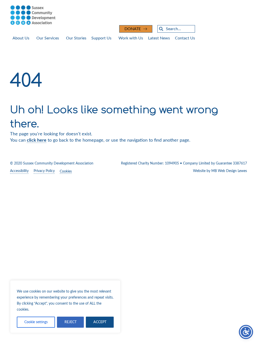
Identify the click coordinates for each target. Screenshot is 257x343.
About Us (21, 38)
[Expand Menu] (32, 38)
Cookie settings (36, 322)
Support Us (101, 38)
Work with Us (130, 38)
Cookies (66, 171)
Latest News (159, 38)
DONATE (132, 29)
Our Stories (76, 38)
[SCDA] (128, 15)
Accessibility (19, 171)
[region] (65, 306)
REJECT (71, 322)
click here (36, 140)
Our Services (47, 38)
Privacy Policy (44, 171)
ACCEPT (99, 322)
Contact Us (185, 38)
